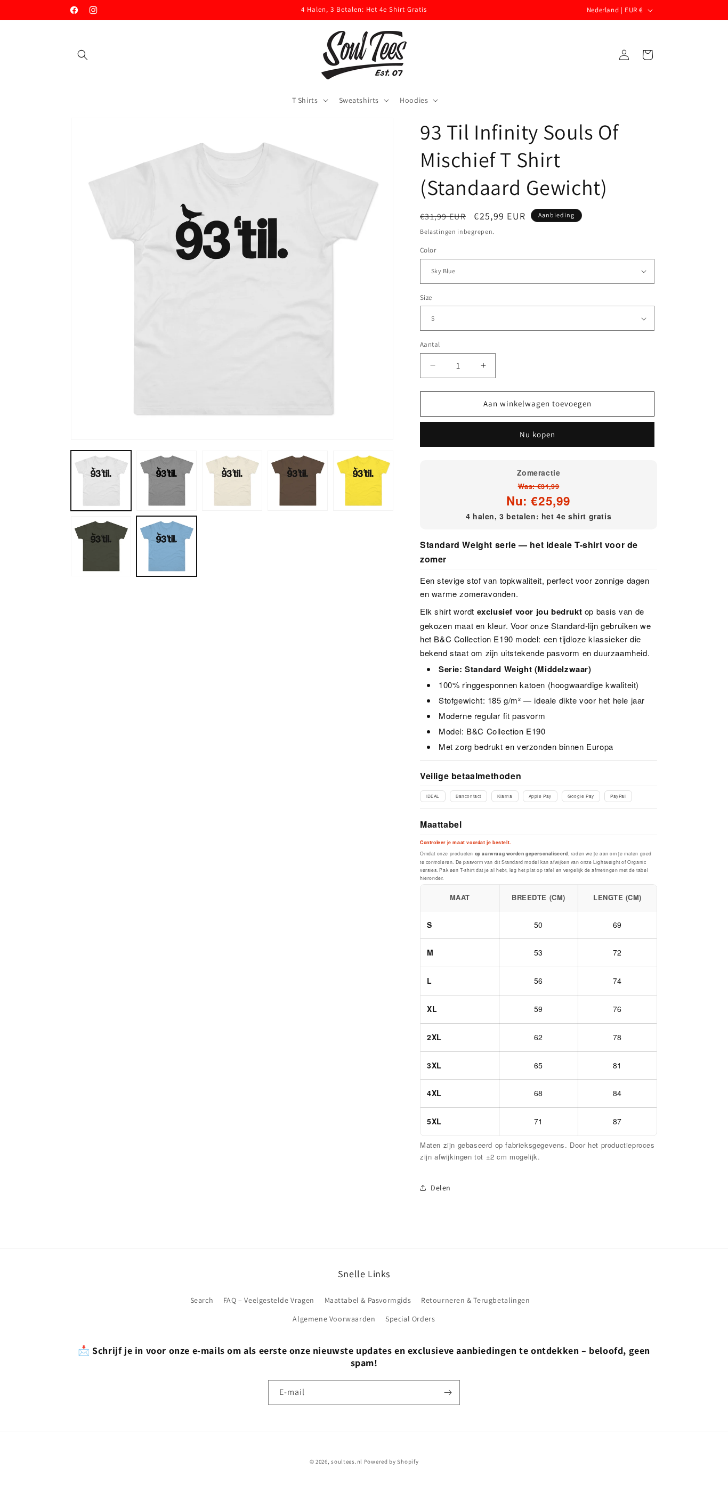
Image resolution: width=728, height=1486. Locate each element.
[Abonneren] (447, 1392)
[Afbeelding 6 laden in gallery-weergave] (101, 546)
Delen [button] (441, 1188)
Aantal (430, 344)
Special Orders (410, 1319)
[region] (538, 1010)
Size (426, 297)
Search (202, 1300)
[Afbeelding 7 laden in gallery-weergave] (166, 546)
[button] (82, 55)
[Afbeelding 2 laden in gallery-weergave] (166, 481)
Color (428, 250)
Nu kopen (537, 434)
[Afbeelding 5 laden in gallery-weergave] (363, 481)
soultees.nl (346, 1461)
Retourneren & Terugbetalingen (475, 1300)
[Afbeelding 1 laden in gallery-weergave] (101, 481)
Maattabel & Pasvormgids (368, 1300)
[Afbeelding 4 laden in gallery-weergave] (298, 481)
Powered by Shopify (391, 1461)
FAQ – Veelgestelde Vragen (268, 1300)
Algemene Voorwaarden (334, 1319)
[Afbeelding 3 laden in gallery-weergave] (232, 481)
